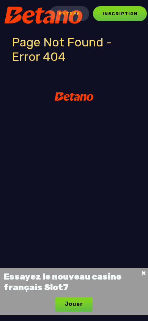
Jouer (74, 304)
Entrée (69, 13)
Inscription (119, 13)
